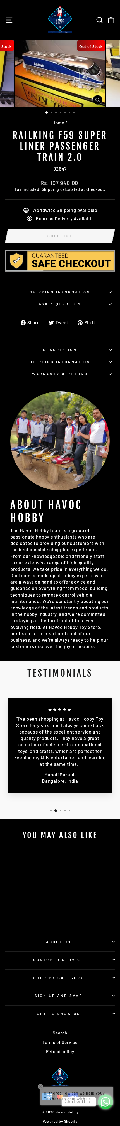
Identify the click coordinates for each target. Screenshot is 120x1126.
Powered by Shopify (60, 1121)
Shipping (50, 189)
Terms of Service (60, 1042)
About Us (58, 942)
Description (60, 349)
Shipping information (60, 292)
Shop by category (58, 978)
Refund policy (60, 1051)
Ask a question (60, 304)
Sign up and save (59, 995)
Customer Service (58, 959)
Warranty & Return (60, 374)
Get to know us (59, 1013)
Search (60, 1032)
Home (58, 122)
